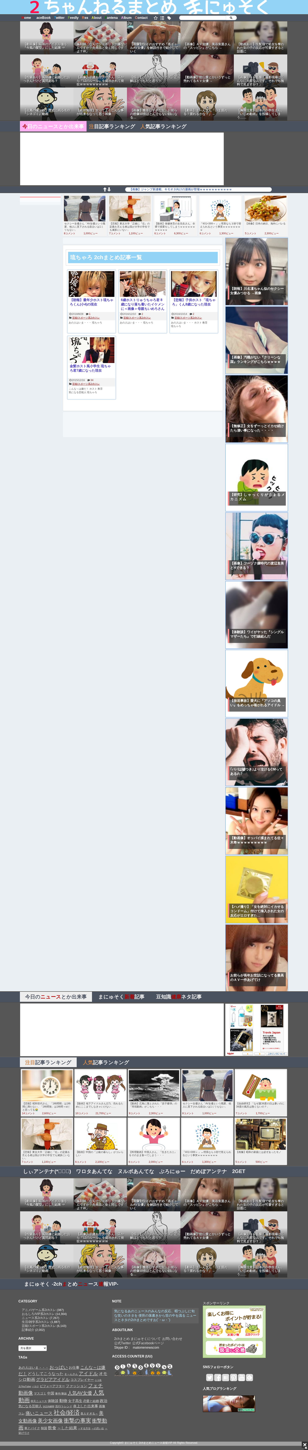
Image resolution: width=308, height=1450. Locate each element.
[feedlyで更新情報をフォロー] (249, 1379)
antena (111, 17)
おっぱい (58, 1367)
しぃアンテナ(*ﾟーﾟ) (47, 1171)
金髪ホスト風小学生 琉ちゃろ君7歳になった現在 (90, 368)
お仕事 (74, 1367)
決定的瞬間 (48, 1406)
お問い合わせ (172, 1339)
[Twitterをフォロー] (209, 1379)
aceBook (42, 17)
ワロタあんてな (94, 1171)
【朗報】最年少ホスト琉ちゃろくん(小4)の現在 (91, 302)
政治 (103, 1401)
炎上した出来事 (85, 1406)
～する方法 (84, 1428)
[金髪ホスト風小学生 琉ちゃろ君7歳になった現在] (91, 350)
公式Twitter (122, 1343)
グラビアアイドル (53, 1379)
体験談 (53, 1401)
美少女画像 (50, 1420)
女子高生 (75, 1401)
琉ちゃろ (97, 322)
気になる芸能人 (77, 392)
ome (26, 17)
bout (96, 17)
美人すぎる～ (89, 1413)
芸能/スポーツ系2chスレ (86, 317)
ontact (141, 17)
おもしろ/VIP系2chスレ (38, 1314)
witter (59, 17)
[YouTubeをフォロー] (241, 1379)
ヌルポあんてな (136, 1171)
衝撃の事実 (77, 1420)
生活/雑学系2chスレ (36, 1322)
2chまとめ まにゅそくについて (137, 1339)
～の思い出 (97, 1428)
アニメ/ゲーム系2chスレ (39, 1310)
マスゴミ (40, 1393)
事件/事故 (61, 1393)
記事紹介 (28, 1330)
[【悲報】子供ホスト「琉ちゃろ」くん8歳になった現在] (194, 284)
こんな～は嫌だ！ (79, 388)
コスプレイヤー (82, 1380)
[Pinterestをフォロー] (233, 1379)
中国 (50, 1393)
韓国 (44, 1428)
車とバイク (32, 1428)
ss (85, 17)
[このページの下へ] (109, 190)
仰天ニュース (39, 1401)
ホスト (198, 322)
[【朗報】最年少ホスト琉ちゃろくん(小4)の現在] (91, 284)
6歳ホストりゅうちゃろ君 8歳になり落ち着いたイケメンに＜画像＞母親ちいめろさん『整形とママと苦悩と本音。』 (142, 304)
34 (92, 380)
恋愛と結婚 (91, 1401)
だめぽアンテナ (208, 1171)
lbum (126, 17)
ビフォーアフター (52, 1386)
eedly (73, 17)
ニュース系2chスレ (35, 1318)
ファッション (76, 1386)
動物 (63, 1400)
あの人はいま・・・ (80, 322)
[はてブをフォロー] (225, 1379)
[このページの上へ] (105, 190)
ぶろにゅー (172, 1171)
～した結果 (67, 1428)
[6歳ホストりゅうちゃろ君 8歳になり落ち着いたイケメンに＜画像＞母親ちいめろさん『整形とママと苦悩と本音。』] (143, 284)
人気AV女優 (80, 1393)
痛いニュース (39, 1413)
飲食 (52, 1428)
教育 (204, 322)
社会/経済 (67, 1412)
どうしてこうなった (45, 1373)
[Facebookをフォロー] (217, 1379)
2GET (238, 1171)
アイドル (88, 1373)
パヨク (35, 1386)
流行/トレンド (63, 1406)
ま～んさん (71, 1374)
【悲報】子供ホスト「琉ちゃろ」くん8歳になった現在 (194, 302)
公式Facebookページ (148, 1343)
